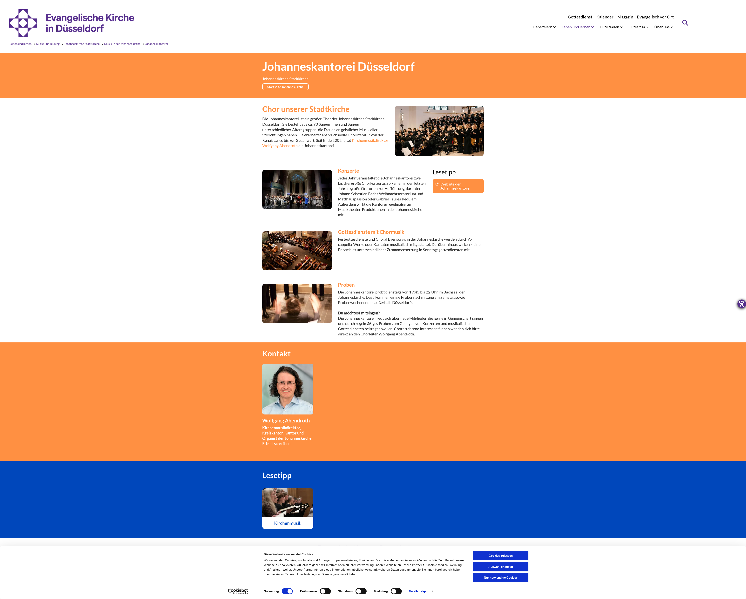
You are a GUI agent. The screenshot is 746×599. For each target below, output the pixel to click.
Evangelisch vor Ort (655, 16)
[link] (544, 27)
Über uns (662, 26)
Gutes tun (637, 26)
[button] (285, 86)
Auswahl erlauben (500, 566)
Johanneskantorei (156, 43)
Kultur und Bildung (48, 43)
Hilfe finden (610, 26)
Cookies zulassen (501, 555)
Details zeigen (418, 591)
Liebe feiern (543, 26)
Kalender (605, 16)
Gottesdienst (580, 16)
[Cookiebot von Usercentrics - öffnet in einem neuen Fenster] (238, 591)
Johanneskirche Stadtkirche (82, 43)
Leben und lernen (576, 26)
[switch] (325, 591)
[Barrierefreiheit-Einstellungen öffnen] (741, 304)
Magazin (625, 16)
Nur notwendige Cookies (501, 577)
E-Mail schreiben (276, 443)
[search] (685, 23)
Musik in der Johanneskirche (122, 43)
